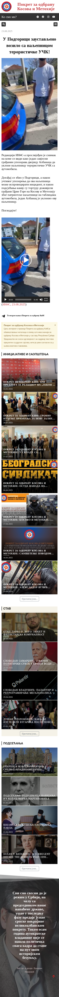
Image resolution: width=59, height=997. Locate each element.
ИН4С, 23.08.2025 (14, 304)
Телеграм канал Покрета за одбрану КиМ (25, 315)
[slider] (23, 299)
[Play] (5, 299)
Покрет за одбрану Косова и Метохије (36, 6)
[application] (26, 260)
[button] (4, 24)
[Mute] (41, 299)
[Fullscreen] (46, 299)
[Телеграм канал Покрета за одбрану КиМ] (3, 316)
